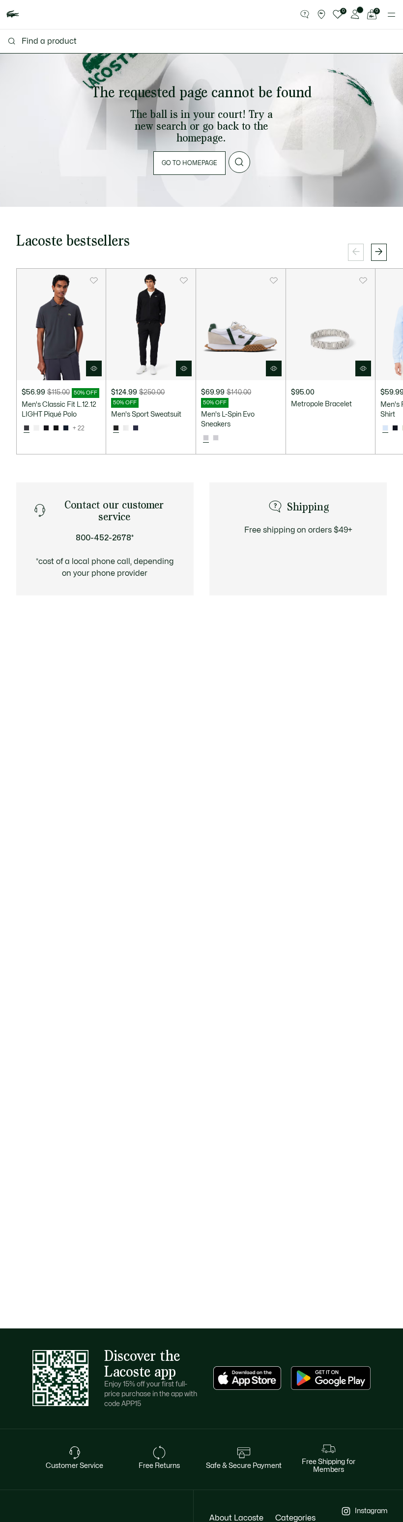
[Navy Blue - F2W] (395, 428)
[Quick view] (94, 368)
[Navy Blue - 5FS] (136, 428)
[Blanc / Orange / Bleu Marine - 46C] (126, 428)
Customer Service (74, 1466)
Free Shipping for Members (328, 1466)
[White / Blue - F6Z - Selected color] (385, 428)
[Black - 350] (46, 428)
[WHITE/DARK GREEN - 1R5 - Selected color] (206, 438)
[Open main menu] (391, 15)
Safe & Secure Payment (244, 1466)
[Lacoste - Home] (13, 14)
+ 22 (79, 428)
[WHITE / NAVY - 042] (216, 438)
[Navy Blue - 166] (66, 428)
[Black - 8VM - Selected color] (116, 428)
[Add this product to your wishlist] (94, 280)
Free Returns (159, 1466)
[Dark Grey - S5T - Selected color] (26, 428)
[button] (304, 15)
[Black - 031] (56, 428)
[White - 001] (36, 428)
